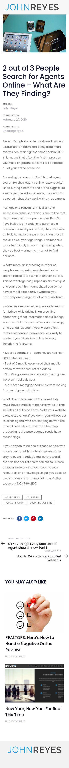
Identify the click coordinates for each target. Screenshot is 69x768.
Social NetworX (14, 503)
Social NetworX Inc (41, 503)
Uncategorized (13, 131)
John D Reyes (12, 497)
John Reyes (11, 108)
